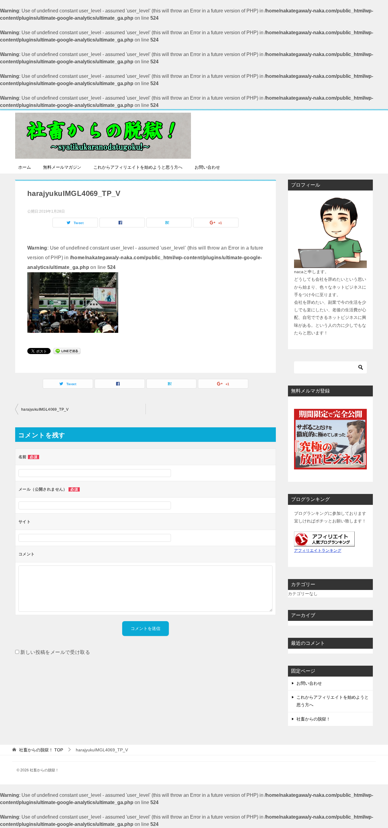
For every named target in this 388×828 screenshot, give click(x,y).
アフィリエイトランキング (317, 550)
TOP (41, 749)
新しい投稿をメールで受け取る (55, 652)
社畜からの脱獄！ (313, 719)
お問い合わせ (207, 167)
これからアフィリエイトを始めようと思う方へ (137, 167)
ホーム (24, 167)
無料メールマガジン (62, 167)
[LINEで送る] (67, 350)
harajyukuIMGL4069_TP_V (45, 409)
